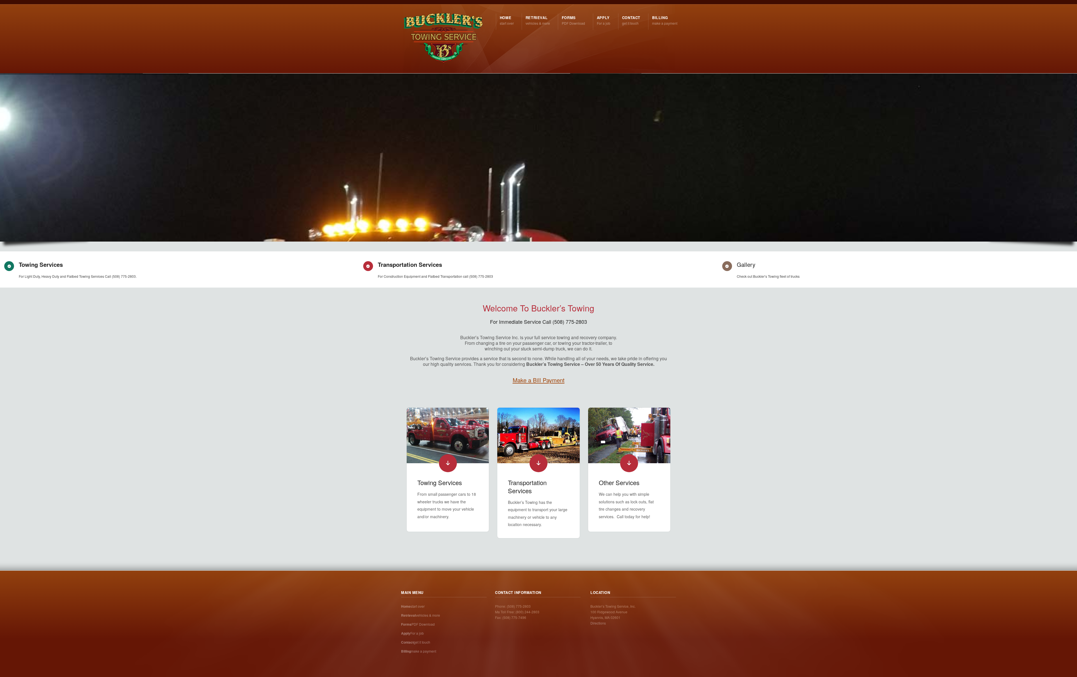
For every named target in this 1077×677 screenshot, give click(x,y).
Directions (598, 623)
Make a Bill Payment (539, 380)
